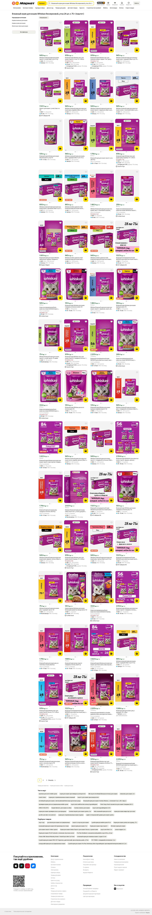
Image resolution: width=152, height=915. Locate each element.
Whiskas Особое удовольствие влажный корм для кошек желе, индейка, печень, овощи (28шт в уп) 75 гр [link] (76, 207)
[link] (48, 793)
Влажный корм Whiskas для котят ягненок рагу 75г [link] (74, 408)
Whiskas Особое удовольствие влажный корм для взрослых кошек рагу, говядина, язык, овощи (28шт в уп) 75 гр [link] (101, 258)
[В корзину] (60, 50)
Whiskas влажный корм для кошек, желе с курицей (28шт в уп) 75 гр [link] (126, 662)
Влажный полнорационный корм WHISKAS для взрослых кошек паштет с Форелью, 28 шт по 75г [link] (127, 258)
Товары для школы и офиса (58, 891)
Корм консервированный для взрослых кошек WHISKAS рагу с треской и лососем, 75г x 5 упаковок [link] (49, 410)
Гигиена (53, 867)
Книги (52, 888)
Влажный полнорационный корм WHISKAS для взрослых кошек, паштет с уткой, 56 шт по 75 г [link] (102, 359)
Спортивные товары (57, 893)
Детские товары (55, 901)
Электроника (54, 870)
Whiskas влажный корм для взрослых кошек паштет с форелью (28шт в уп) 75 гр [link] (101, 109)
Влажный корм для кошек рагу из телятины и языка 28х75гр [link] (48, 663)
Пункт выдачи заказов (120, 867)
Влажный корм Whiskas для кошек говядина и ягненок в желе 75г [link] (75, 306)
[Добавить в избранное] (60, 22)
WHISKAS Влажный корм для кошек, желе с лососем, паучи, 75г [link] (49, 762)
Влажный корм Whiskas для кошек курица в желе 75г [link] (126, 306)
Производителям (119, 864)
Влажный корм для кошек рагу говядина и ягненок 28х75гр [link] (48, 510)
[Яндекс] (147, 912)
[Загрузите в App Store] (15, 868)
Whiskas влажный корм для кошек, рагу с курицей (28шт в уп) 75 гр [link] (75, 156)
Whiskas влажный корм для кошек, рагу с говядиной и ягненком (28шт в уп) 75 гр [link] (126, 408)
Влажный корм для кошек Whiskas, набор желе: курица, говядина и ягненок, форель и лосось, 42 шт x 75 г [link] (50, 258)
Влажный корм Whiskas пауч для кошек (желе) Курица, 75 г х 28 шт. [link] (75, 558)
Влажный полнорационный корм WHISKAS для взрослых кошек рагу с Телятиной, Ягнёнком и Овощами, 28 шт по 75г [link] (75, 711)
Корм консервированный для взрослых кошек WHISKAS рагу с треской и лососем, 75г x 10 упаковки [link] (50, 308)
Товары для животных (57, 896)
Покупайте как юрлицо (89, 864)
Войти (137, 3)
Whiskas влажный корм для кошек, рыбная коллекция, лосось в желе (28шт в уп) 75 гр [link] (75, 762)
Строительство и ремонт (58, 899)
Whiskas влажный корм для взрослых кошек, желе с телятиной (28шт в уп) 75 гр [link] (126, 109)
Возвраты (86, 870)
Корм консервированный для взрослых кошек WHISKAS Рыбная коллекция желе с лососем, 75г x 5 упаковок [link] (100, 611)
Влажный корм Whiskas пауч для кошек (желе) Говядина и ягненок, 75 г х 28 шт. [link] (102, 762)
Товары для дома (56, 875)
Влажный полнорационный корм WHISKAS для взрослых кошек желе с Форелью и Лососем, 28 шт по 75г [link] (127, 558)
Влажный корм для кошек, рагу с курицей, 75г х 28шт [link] (125, 711)
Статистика (8, 911)
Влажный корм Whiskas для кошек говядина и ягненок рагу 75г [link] (126, 508)
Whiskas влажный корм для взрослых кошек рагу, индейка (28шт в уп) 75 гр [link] (76, 109)
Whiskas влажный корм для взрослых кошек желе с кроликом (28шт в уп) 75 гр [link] (50, 207)
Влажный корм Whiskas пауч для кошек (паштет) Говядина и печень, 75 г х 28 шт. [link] (76, 357)
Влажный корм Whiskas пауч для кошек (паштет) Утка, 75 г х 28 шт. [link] (74, 58)
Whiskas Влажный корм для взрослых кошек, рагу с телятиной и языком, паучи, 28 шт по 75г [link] (101, 209)
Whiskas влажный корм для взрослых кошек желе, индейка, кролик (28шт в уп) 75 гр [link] (75, 459)
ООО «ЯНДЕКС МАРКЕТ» (143, 910)
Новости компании (119, 859)
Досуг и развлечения (57, 859)
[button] (44, 17)
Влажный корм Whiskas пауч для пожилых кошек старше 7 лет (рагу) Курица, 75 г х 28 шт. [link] (101, 58)
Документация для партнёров (91, 893)
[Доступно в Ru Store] (33, 868)
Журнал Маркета (88, 872)
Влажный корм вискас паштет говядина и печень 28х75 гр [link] (73, 663)
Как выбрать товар (88, 859)
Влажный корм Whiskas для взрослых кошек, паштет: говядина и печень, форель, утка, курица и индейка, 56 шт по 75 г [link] (127, 609)
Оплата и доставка (88, 862)
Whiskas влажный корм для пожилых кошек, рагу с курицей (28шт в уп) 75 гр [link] (126, 58)
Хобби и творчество (56, 883)
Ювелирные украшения (57, 904)
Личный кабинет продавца (90, 888)
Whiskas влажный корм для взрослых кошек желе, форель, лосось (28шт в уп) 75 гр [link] (50, 558)
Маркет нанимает (119, 870)
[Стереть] (92, 3)
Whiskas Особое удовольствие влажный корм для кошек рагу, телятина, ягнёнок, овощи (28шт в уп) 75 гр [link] (75, 258)
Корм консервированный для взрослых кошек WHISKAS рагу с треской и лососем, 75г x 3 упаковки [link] (126, 359)
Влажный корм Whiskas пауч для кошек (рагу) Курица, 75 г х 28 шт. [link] (125, 156)
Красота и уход (55, 880)
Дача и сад (54, 885)
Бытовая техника (56, 864)
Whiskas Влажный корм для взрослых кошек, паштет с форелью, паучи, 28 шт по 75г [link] (101, 308)
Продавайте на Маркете (90, 891)
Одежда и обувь (55, 872)
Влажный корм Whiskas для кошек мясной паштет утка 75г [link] (49, 156)
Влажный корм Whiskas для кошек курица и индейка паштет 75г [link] (100, 408)
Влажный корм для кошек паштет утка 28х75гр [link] (102, 158)
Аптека (53, 878)
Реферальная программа (121, 862)
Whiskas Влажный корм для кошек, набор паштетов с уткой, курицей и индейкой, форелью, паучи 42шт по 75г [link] (75, 510)
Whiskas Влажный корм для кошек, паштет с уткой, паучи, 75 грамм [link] (49, 357)
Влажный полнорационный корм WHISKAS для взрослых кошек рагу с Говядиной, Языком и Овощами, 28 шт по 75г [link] (101, 508)
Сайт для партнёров (88, 896)
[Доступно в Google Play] (21, 868)
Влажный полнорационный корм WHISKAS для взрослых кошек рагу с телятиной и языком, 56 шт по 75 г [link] (126, 764)
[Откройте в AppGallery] (27, 868)
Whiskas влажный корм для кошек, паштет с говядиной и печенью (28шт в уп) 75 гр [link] (101, 459)
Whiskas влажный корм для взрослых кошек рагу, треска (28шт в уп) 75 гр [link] (101, 558)
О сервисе (86, 867)
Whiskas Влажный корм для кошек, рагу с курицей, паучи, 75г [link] (49, 609)
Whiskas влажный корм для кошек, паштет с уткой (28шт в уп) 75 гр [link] (49, 58)
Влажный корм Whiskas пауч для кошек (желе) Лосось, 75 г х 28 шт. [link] (49, 711)
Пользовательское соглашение (22, 911)
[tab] (17, 8)
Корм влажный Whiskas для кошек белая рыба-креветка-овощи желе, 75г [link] (76, 609)
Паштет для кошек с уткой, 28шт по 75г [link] (49, 109)
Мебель (53, 862)
